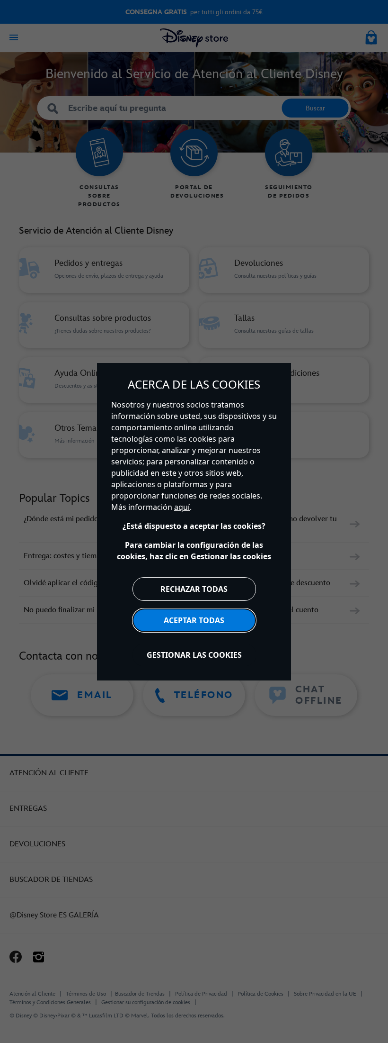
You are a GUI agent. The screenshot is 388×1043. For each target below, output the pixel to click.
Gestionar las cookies (194, 655)
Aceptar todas (194, 620)
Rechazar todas (194, 589)
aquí (182, 507)
